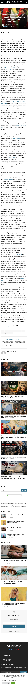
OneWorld (6, 327)
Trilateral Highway (8, 179)
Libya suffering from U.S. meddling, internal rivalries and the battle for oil (12, 397)
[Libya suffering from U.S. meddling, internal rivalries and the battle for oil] (14, 388)
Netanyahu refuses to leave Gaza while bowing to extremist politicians (13, 457)
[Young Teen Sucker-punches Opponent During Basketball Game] (14, 594)
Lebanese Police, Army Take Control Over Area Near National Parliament (20, 343)
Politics (5, 26)
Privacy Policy (11, 631)
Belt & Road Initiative (10, 68)
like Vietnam (16, 138)
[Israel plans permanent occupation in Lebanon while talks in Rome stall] (14, 407)
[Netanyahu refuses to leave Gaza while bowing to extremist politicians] (14, 448)
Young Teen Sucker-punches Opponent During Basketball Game (14, 604)
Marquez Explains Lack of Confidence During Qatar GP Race (14, 582)
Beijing (6, 331)
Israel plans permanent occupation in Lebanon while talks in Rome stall (13, 417)
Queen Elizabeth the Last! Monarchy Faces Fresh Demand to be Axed (15, 561)
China (11, 331)
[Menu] (2, 2)
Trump (19, 331)
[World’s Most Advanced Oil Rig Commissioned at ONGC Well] (3, 529)
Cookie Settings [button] (6, 683)
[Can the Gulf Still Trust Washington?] (14, 369)
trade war (9, 135)
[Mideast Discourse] (14, 2)
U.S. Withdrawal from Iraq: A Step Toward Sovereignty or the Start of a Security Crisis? (13, 477)
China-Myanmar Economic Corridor (12, 64)
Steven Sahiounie (9, 24)
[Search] (26, 2)
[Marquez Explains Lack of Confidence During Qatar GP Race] (14, 573)
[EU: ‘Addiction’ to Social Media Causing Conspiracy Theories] (3, 522)
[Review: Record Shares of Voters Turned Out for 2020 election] (3, 516)
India (15, 331)
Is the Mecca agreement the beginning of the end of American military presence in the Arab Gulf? (13, 437)
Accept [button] (13, 683)
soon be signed (12, 157)
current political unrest (16, 254)
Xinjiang (10, 333)
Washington (4, 333)
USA (23, 331)
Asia (3, 331)
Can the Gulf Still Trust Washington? (11, 378)
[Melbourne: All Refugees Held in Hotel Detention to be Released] (3, 535)
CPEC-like (9, 69)
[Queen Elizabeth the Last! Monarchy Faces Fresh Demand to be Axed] (14, 552)
